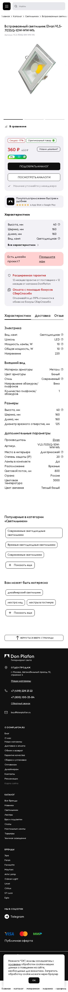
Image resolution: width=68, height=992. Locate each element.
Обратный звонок (20, 703)
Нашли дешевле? (48, 149)
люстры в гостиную (41, 602)
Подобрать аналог (34, 166)
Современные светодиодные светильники (26, 532)
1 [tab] (13, 119)
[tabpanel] (34, 69)
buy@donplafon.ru (21, 712)
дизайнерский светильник (24, 592)
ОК (34, 980)
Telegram (16, 916)
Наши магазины (21, 681)
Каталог (10, 794)
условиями (14, 964)
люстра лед (15, 602)
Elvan (56, 439)
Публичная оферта (19, 940)
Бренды (9, 849)
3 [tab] (54, 119)
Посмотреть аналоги (34, 177)
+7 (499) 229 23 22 (21, 691)
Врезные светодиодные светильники (31, 544)
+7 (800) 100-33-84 (23, 697)
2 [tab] (34, 119)
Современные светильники (25, 554)
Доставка (42, 316)
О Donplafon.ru (15, 727)
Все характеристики (22, 245)
